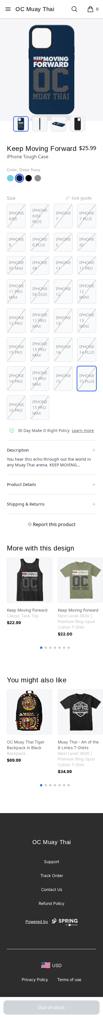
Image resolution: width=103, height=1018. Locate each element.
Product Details (21, 484)
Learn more (83, 430)
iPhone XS (86, 242)
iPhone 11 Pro (86, 265)
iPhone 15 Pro (16, 407)
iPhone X (63, 242)
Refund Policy (51, 903)
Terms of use (69, 979)
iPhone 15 (63, 378)
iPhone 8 (16, 242)
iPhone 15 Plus (86, 378)
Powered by (36, 921)
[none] (78, 198)
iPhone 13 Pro (16, 349)
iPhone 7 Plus (86, 215)
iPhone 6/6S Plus (39, 215)
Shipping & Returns (26, 504)
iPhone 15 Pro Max (39, 407)
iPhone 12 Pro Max (39, 320)
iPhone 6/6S (16, 215)
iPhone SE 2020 (39, 291)
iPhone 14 (63, 349)
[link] (29, 580)
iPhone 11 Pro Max (16, 291)
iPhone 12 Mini (86, 291)
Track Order (51, 875)
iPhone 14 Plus (86, 349)
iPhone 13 (63, 320)
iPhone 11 (63, 265)
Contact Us (51, 889)
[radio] (16, 216)
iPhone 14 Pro (16, 378)
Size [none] (11, 198)
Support (51, 861)
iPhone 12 (63, 291)
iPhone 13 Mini (86, 320)
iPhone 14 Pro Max (39, 378)
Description (18, 450)
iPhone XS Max (16, 265)
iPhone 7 (63, 215)
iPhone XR (39, 265)
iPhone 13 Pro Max (39, 349)
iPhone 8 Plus (39, 242)
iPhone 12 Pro (16, 320)
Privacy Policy (35, 979)
